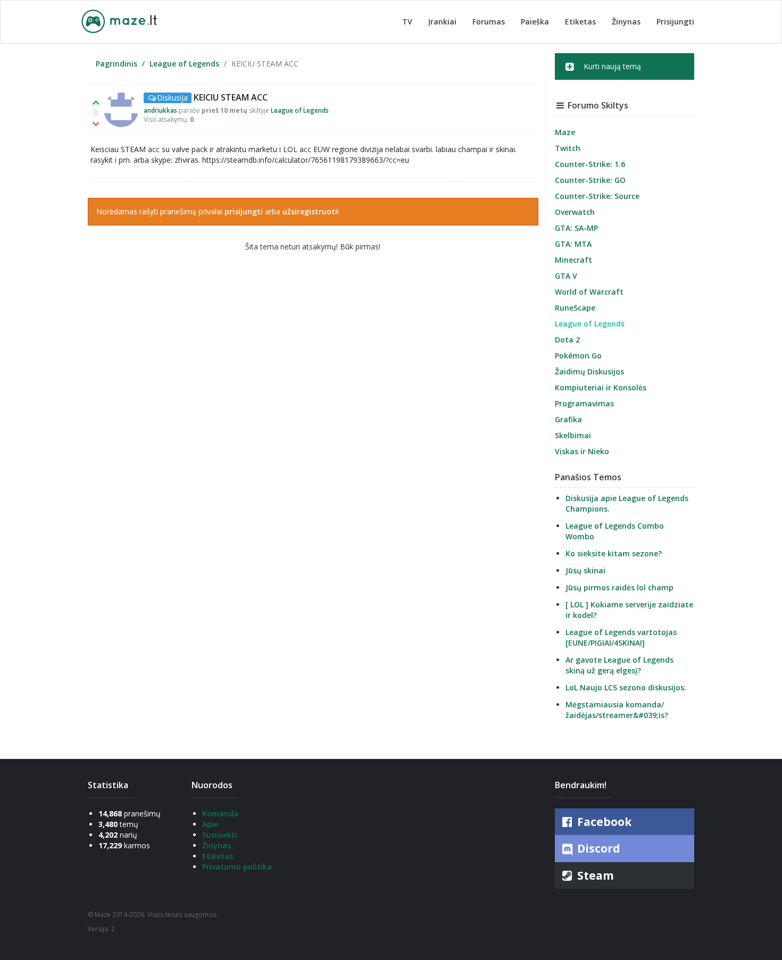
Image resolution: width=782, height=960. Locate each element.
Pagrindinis (116, 64)
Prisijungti (675, 21)
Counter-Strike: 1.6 (590, 164)
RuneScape (575, 308)
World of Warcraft (589, 292)
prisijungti (243, 211)
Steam (594, 875)
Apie (210, 824)
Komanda (220, 813)
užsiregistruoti (309, 211)
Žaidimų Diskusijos (589, 371)
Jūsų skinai (585, 570)
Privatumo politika (237, 867)
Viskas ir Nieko (582, 451)
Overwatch (575, 212)
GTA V (566, 276)
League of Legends (184, 64)
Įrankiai (442, 21)
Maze (565, 132)
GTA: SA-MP (576, 228)
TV (407, 21)
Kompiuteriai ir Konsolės (600, 387)
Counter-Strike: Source (597, 196)
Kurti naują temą (611, 66)
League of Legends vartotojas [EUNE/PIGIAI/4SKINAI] (621, 637)
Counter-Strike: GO (590, 180)
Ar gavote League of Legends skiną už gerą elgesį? (619, 665)
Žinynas (626, 21)
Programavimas (584, 403)
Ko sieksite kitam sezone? (613, 553)
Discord (597, 848)
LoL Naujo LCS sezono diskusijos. (625, 687)
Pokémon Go (578, 355)
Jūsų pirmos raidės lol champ (619, 587)
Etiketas (580, 21)
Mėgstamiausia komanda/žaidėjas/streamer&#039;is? (616, 709)
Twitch (567, 148)
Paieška (535, 21)
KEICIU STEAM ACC (231, 97)
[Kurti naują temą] (625, 76)
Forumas (488, 21)
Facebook (603, 821)
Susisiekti (219, 835)
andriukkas (160, 110)
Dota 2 (567, 340)
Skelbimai (573, 435)
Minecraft (573, 260)
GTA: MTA (573, 244)
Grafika (568, 419)
